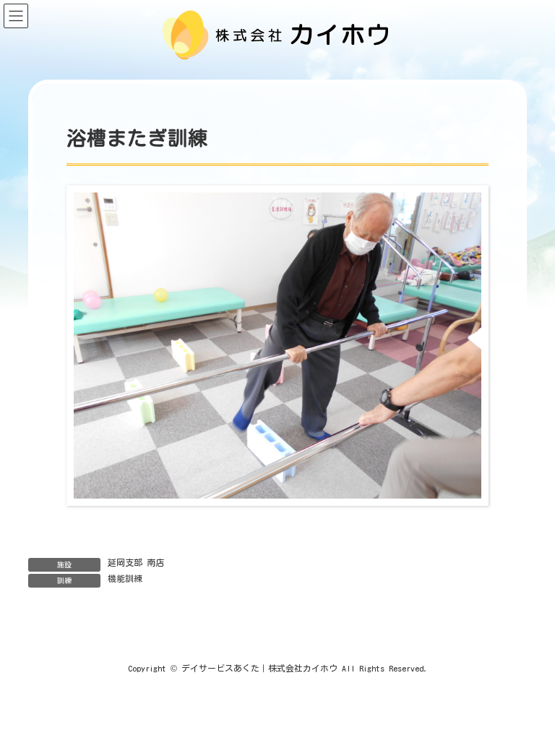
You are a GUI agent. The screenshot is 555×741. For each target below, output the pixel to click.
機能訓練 (125, 578)
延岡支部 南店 (136, 562)
